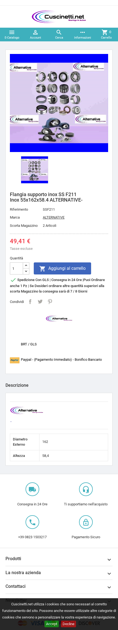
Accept (51, 624)
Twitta (40, 301)
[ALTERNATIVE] (59, 318)
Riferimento (19, 209)
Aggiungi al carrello (62, 268)
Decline (68, 624)
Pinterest (50, 301)
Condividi (30, 301)
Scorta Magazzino (24, 226)
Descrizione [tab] (17, 385)
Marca (15, 217)
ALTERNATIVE (53, 217)
